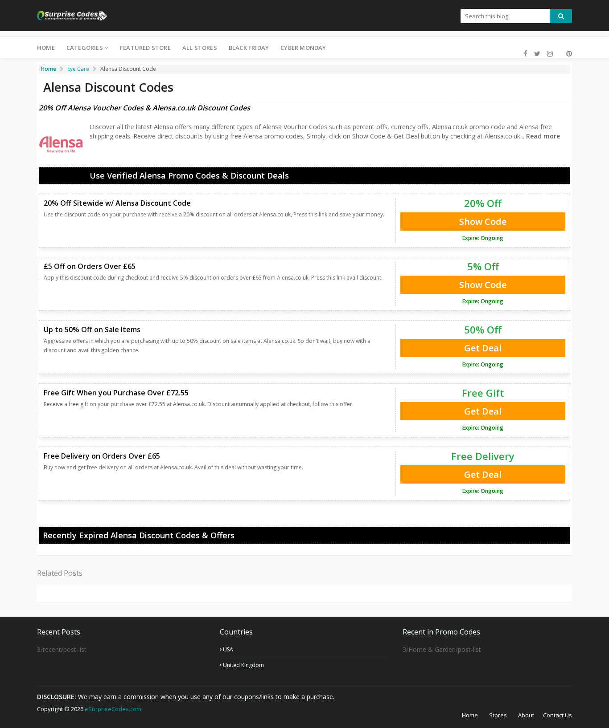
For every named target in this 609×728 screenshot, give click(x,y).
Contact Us (557, 715)
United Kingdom (243, 665)
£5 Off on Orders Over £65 (90, 266)
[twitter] (537, 54)
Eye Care (78, 69)
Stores (498, 715)
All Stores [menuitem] (199, 48)
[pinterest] (568, 54)
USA (228, 649)
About (526, 715)
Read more (542, 136)
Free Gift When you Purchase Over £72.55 (116, 393)
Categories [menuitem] (84, 48)
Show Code (482, 222)
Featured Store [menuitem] (145, 48)
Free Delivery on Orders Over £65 (102, 456)
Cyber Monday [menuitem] (303, 48)
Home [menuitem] (46, 48)
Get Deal (483, 348)
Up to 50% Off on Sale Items (92, 329)
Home (470, 715)
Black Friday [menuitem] (249, 48)
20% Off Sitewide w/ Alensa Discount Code (117, 203)
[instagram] (550, 54)
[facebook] (525, 54)
